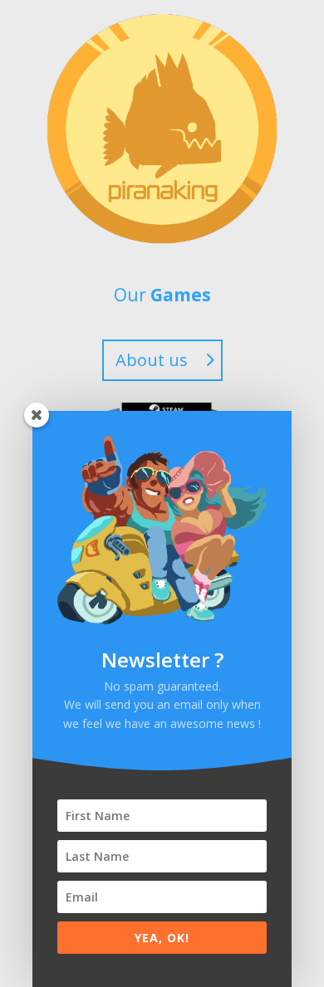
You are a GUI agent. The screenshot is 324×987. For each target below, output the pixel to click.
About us (151, 360)
